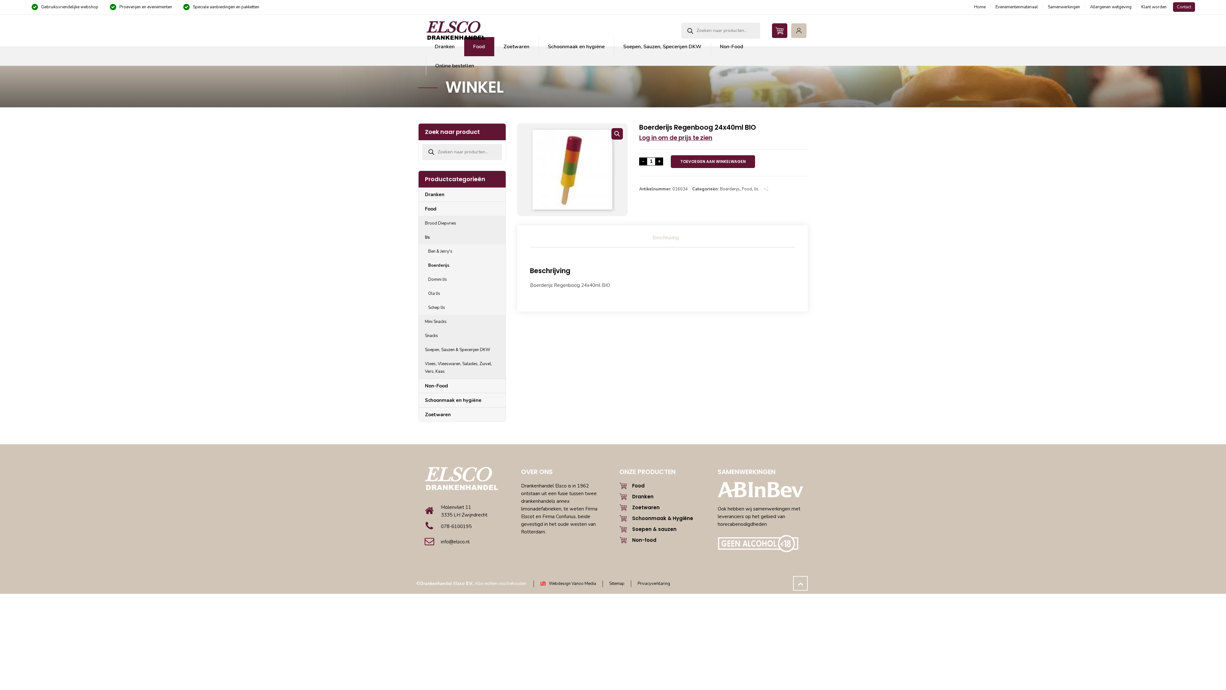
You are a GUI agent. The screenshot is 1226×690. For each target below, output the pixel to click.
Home (980, 7)
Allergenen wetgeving (1110, 7)
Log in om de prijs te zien (675, 138)
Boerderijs (730, 189)
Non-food (644, 540)
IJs (756, 189)
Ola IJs (434, 293)
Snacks (431, 336)
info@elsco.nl (455, 542)
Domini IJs (437, 279)
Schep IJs (436, 307)
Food (747, 189)
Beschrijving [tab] (666, 237)
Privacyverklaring (654, 583)
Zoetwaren (438, 414)
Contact (1184, 7)
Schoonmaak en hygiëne (453, 400)
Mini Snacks (436, 322)
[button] (617, 134)
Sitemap (616, 583)
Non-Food (436, 386)
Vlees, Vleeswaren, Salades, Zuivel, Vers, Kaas (458, 367)
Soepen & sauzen (654, 529)
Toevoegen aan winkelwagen (713, 161)
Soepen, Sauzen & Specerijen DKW (457, 350)
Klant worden (1154, 7)
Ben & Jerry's (440, 251)
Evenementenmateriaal (1016, 7)
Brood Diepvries (440, 223)
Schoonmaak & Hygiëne (662, 518)
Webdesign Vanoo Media (572, 583)
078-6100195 (456, 526)
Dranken (434, 194)
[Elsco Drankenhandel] (456, 31)
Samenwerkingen (1064, 7)
